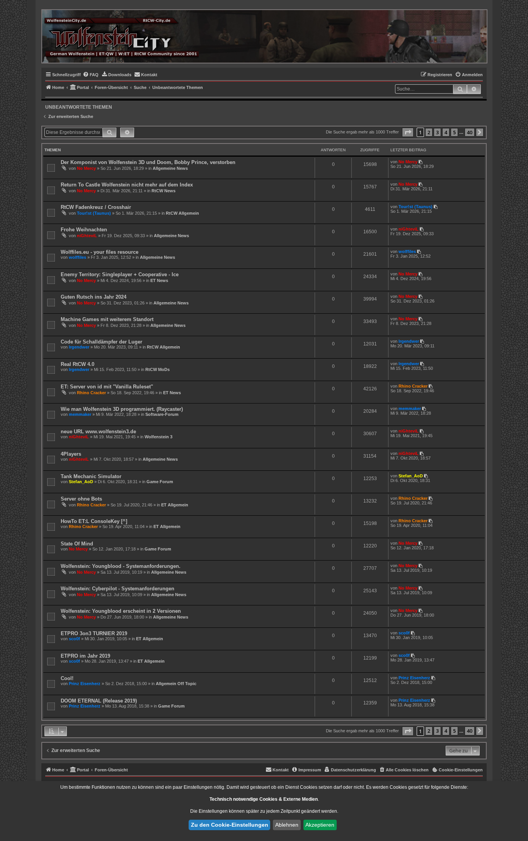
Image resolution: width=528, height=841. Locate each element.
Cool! (67, 678)
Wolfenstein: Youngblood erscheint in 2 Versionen (121, 611)
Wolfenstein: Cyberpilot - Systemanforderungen (117, 588)
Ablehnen (286, 825)
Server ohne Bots (81, 499)
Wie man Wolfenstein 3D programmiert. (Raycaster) (122, 409)
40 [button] (469, 132)
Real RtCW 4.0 (77, 364)
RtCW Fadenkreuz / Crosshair (96, 207)
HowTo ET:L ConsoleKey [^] (94, 521)
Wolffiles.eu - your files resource (99, 252)
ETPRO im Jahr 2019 (85, 656)
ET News (159, 280)
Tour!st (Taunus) (94, 213)
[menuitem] (91, 74)
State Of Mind (77, 544)
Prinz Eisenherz (84, 683)
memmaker (80, 414)
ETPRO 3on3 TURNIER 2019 (94, 633)
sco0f (74, 638)
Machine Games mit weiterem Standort (107, 319)
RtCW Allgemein (182, 213)
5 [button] (454, 132)
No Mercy (86, 168)
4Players (71, 454)
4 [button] (446, 132)
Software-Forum (162, 414)
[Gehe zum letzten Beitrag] (421, 161)
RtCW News (163, 190)
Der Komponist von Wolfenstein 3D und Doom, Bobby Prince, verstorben (148, 162)
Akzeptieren (319, 825)
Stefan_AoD (81, 481)
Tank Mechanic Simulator (91, 476)
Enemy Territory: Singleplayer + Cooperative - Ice (120, 274)
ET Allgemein (174, 505)
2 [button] (429, 132)
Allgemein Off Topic (176, 683)
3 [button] (437, 132)
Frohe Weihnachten (84, 229)
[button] (408, 132)
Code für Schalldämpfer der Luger (101, 342)
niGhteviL (87, 235)
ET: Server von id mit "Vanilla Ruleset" (107, 387)
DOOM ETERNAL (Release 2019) (99, 701)
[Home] (121, 36)
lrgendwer (79, 347)
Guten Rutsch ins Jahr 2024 (93, 297)
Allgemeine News (170, 168)
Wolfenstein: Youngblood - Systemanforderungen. (121, 566)
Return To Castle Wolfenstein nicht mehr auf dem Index (127, 185)
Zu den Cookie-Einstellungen (229, 825)
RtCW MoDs (157, 369)
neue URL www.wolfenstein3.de (98, 431)
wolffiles (77, 257)
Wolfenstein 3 (158, 436)
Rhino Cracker (91, 392)
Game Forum (159, 481)
